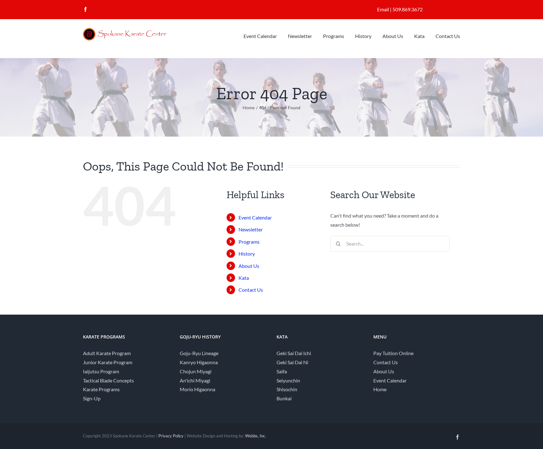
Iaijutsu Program (101, 371)
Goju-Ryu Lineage (199, 353)
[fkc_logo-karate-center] (130, 30)
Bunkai (284, 398)
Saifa (282, 371)
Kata (244, 278)
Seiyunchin (288, 380)
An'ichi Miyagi (195, 380)
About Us (249, 266)
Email (383, 9)
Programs (249, 242)
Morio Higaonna (197, 389)
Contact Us (251, 290)
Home (380, 389)
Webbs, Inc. (255, 435)
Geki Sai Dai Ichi (294, 353)
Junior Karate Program (107, 362)
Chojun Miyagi (195, 371)
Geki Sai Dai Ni (292, 362)
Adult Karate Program (107, 353)
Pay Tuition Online (393, 353)
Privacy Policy (171, 435)
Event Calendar (255, 217)
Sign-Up (92, 398)
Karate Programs (101, 389)
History (247, 254)
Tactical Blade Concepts (108, 380)
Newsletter (251, 229)
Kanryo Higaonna (199, 362)
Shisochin (287, 389)
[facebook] (85, 9)
